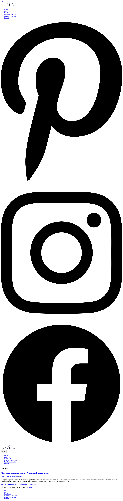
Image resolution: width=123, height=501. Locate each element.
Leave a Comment (6, 476)
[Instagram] (61, 322)
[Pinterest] (61, 182)
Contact (6, 18)
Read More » (19, 484)
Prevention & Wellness (10, 14)
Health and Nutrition (10, 16)
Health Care (7, 13)
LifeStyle (7, 11)
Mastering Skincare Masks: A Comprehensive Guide (25, 473)
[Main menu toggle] (3, 451)
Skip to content (5, 1)
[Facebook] (61, 444)
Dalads (31, 487)
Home (6, 9)
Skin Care (15, 476)
